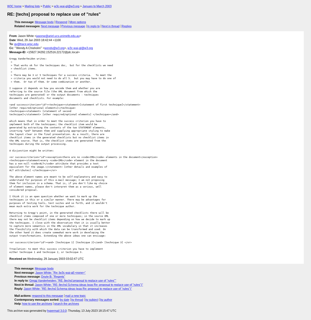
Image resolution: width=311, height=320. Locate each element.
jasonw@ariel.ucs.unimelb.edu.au (58, 35)
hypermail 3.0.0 (57, 310)
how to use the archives (37, 303)
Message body (44, 22)
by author (106, 299)
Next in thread (111, 26)
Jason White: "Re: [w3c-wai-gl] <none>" (60, 272)
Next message (50, 26)
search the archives (66, 303)
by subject (91, 299)
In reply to (93, 26)
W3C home (14, 6)
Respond (61, 22)
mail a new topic (75, 295)
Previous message (73, 26)
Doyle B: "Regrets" (53, 276)
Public (47, 6)
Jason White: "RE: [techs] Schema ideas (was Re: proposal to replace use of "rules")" (89, 284)
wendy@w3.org (54, 48)
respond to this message (47, 295)
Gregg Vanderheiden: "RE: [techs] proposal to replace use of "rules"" (72, 280)
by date (64, 299)
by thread (77, 299)
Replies (127, 26)
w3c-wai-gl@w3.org (66, 6)
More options (77, 22)
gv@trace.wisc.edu (26, 44)
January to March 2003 (97, 6)
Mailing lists (32, 6)
